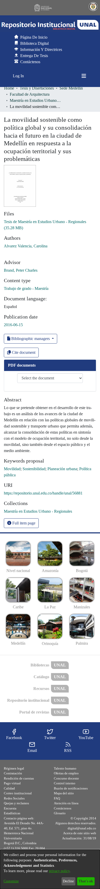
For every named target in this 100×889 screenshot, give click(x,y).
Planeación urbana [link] (62, 469)
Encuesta (10, 808)
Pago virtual (12, 783)
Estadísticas (12, 813)
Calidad (9, 788)
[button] (50, 24)
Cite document (23, 352)
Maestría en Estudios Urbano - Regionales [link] (35, 100)
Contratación (13, 773)
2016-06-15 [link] (13, 325)
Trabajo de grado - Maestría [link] (26, 288)
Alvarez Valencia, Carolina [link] (25, 246)
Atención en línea (66, 803)
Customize (11, 881)
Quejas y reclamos (16, 803)
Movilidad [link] (12, 469)
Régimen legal (14, 768)
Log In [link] (18, 76)
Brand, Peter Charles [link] (20, 270)
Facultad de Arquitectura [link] (29, 94)
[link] (38, 511)
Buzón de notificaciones (71, 788)
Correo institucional (18, 793)
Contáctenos (62, 808)
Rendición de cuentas (19, 778)
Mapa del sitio (64, 793)
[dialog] (50, 869)
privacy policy (59, 871)
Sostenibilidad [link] (34, 469)
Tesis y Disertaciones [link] (37, 88)
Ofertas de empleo (66, 773)
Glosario (60, 813)
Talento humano (65, 768)
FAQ (57, 798)
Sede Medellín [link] (71, 88)
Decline (68, 881)
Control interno (64, 783)
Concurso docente (66, 778)
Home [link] (9, 88)
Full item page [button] (23, 523)
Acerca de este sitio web (79, 833)
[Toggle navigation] (84, 76)
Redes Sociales (14, 798)
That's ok (85, 881)
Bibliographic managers (30, 338)
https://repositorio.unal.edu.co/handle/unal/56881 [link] (43, 493)
